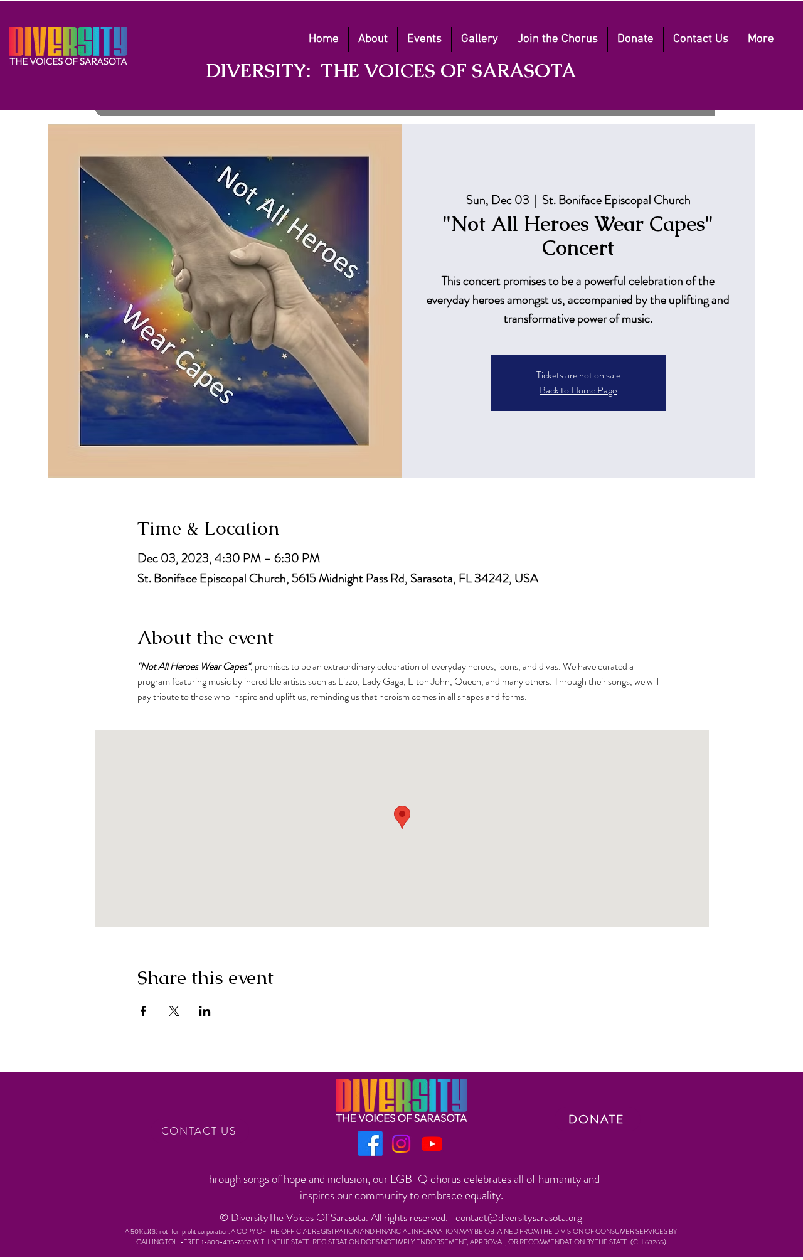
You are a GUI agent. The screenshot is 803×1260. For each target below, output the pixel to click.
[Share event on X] (174, 1011)
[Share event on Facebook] (143, 1011)
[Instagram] (401, 1143)
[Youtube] (432, 1143)
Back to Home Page (578, 390)
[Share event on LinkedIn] (205, 1011)
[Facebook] (370, 1143)
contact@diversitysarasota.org (518, 1217)
